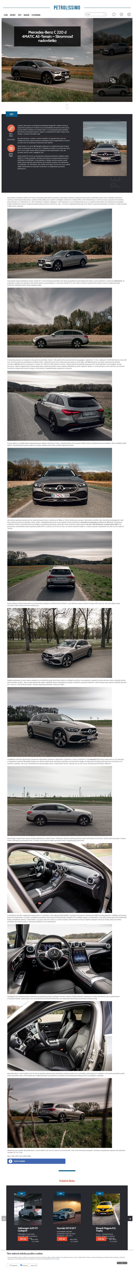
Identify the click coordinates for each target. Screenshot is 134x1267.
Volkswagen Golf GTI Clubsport (28, 1229)
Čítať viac (23, 1239)
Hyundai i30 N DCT (66, 1228)
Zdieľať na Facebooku (19, 1161)
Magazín (26, 15)
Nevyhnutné (14, 1265)
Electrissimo (36, 15)
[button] (129, 1218)
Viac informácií (55, 1259)
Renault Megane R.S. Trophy (106, 1229)
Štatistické (25, 1265)
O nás (6, 15)
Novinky (12, 15)
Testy (19, 15)
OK (122, 1263)
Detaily (32, 1265)
